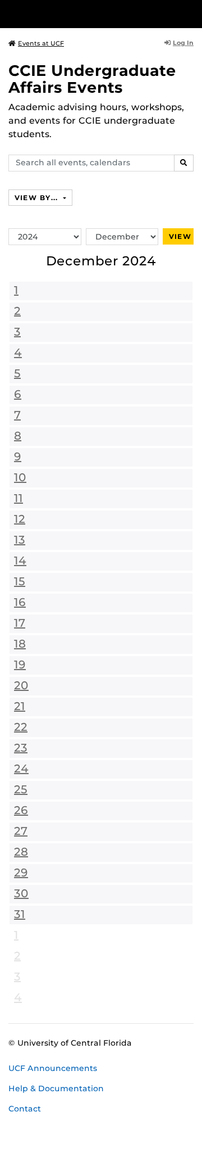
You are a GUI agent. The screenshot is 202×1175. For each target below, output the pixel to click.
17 (19, 623)
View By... (38, 197)
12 (19, 519)
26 (21, 810)
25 (20, 789)
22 (20, 727)
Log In (183, 43)
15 (19, 581)
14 (20, 560)
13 (19, 539)
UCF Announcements (52, 1068)
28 (21, 851)
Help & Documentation (56, 1088)
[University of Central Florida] (85, 13)
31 (19, 914)
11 (18, 498)
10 (20, 477)
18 (20, 643)
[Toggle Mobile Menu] (190, 13)
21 (19, 706)
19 (20, 664)
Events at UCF (41, 43)
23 (20, 747)
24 (21, 768)
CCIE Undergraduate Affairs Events (92, 79)
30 (21, 893)
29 (21, 872)
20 (21, 685)
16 (20, 602)
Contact (24, 1109)
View (180, 236)
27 (20, 831)
